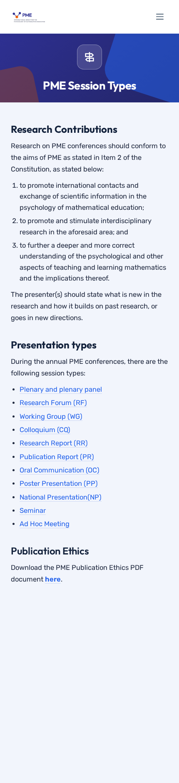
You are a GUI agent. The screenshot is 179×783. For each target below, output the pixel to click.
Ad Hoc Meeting (45, 524)
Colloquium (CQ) (45, 430)
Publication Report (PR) (57, 457)
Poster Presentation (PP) (59, 483)
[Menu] (160, 16)
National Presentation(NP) (61, 497)
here (53, 579)
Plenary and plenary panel (61, 389)
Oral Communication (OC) (59, 470)
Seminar (33, 511)
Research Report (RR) (54, 443)
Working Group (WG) (51, 416)
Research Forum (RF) (53, 403)
